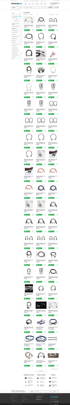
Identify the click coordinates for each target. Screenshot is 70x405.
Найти (17, 19)
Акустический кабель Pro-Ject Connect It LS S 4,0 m (28, 260)
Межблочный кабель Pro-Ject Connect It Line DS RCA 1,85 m (28, 243)
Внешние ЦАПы (14, 38)
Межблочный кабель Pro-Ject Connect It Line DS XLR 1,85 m (53, 210)
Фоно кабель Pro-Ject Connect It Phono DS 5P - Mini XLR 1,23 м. (40, 26)
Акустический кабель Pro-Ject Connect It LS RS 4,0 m (40, 193)
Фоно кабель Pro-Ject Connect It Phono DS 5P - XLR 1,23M (28, 311)
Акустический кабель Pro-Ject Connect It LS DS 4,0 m (53, 160)
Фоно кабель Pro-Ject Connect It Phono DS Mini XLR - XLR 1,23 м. (29, 328)
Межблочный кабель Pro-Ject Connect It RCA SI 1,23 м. (40, 76)
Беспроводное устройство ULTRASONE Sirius (42, 385)
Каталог (14, 7)
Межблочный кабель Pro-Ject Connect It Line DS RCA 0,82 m (53, 243)
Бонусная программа (25, 399)
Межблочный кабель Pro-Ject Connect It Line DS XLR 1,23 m (28, 227)
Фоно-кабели (14, 45)
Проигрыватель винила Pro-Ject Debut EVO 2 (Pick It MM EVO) (54, 385)
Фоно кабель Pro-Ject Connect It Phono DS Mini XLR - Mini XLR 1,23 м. (53, 277)
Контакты (45, 4)
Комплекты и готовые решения (15, 24)
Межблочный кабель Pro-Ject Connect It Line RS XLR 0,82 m (40, 126)
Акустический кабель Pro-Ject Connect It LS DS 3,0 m (28, 176)
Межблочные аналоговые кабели (16, 44)
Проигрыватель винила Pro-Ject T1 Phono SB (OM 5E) (30, 378)
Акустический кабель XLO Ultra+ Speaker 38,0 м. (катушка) (40, 328)
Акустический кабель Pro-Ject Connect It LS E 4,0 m (40, 176)
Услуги (23, 400)
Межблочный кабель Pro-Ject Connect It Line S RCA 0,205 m (53, 93)
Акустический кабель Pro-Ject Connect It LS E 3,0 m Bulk (28, 193)
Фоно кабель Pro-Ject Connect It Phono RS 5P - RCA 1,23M (53, 294)
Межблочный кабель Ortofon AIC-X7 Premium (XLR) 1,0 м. (40, 59)
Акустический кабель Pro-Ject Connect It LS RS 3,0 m (53, 193)
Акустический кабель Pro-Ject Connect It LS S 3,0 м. (28, 76)
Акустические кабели (15, 48)
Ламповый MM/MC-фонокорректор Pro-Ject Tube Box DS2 (43, 378)
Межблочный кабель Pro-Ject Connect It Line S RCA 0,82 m (28, 109)
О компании (25, 4)
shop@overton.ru (14, 0)
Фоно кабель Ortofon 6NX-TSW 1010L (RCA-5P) (28, 344)
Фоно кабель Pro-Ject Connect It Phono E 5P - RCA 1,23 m (28, 294)
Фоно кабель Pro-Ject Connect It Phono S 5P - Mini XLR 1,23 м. (41, 260)
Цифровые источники (15, 36)
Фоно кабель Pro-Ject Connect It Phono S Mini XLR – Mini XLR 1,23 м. (28, 43)
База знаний (37, 4)
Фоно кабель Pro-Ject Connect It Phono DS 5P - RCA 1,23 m (28, 59)
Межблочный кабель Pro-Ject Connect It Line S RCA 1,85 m (40, 93)
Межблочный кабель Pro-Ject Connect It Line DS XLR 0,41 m (53, 227)
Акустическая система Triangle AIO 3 (55, 378)
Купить (27, 30)
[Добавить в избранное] (33, 30)
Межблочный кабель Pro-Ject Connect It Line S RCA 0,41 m (40, 109)
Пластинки (13, 56)
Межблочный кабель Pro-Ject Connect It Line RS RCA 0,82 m (53, 143)
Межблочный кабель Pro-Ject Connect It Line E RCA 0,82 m (28, 210)
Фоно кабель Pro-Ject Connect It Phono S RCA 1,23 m (40, 42)
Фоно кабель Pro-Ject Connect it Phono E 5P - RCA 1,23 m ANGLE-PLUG (53, 76)
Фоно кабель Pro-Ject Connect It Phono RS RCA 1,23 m (40, 294)
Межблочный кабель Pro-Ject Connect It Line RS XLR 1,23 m (28, 126)
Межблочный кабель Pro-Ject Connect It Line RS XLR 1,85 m (53, 109)
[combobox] (33, 14)
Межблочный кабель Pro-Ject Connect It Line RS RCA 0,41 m (28, 160)
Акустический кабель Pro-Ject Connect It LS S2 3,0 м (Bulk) (53, 59)
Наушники (13, 40)
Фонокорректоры (14, 30)
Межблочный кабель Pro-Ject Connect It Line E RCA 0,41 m (40, 210)
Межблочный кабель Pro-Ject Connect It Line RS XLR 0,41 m (53, 126)
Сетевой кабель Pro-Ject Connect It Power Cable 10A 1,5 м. (40, 361)
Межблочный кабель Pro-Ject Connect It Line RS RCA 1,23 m (40, 143)
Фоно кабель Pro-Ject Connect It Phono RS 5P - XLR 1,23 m (53, 42)
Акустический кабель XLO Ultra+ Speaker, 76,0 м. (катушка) (52, 345)
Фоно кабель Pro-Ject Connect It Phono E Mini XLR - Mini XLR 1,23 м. (28, 26)
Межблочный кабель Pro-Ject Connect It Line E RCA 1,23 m (40, 160)
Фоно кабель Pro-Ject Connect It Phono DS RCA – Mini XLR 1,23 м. (53, 261)
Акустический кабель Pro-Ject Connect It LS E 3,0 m (53, 176)
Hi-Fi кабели (14, 42)
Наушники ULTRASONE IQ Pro (42, 381)
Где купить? (32, 4)
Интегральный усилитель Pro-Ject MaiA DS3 (54, 382)
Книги (13, 58)
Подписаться (54, 391)
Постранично (41, 371)
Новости (41, 4)
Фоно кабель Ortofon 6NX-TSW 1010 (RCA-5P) (40, 344)
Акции (29, 4)
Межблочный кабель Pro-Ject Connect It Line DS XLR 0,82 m (40, 227)
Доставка (12, 399)
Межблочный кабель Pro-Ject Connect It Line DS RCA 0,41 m (53, 25)
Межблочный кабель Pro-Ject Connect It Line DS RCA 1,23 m (40, 243)
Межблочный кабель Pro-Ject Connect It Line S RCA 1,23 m (40, 277)
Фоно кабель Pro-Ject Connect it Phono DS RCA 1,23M (28, 277)
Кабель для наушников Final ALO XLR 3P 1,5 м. (52, 361)
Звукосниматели (14, 32)
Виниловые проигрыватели (14, 28)
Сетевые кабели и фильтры (16, 49)
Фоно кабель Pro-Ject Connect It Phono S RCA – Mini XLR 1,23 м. (40, 311)
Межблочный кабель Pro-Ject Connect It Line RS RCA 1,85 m (28, 143)
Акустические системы (15, 26)
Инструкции (24, 401)
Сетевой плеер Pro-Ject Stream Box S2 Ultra (30, 385)
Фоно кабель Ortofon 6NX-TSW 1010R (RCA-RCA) (53, 327)
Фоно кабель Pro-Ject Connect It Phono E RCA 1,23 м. (28, 361)
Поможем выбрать (14, 400)
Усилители (13, 34)
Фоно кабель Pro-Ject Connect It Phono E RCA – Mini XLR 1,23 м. (53, 311)
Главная (12, 9)
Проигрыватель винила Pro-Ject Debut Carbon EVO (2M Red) (30, 381)
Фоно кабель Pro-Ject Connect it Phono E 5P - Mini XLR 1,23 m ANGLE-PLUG (28, 93)
